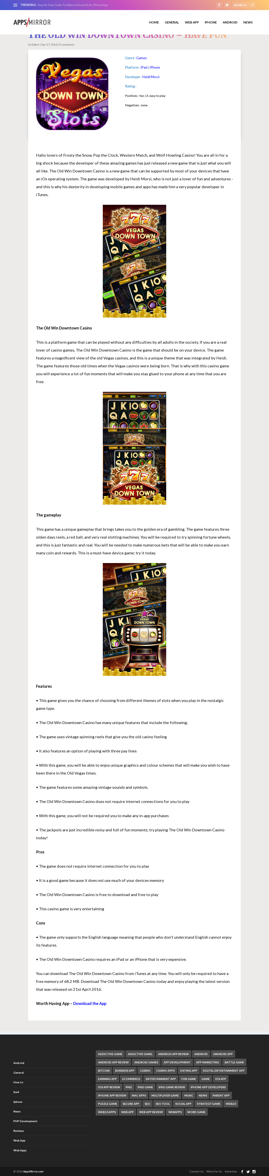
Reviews (18, 1130)
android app (223, 1054)
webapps (175, 1112)
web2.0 (231, 1103)
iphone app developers (208, 1087)
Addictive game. (140, 1054)
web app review (151, 1112)
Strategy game (208, 1103)
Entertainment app (161, 1079)
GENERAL (172, 22)
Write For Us (214, 1171)
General (18, 1072)
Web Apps (20, 1150)
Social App (183, 1103)
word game (196, 1112)
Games (141, 58)
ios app (220, 1079)
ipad (129, 1087)
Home (154, 22)
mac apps (139, 1095)
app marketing (207, 1062)
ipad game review (172, 1087)
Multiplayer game (165, 1095)
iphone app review (112, 1095)
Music (188, 1095)
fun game (188, 1079)
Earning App (107, 1079)
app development (177, 1062)
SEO (147, 1103)
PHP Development (25, 1121)
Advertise (231, 1171)
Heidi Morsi (151, 77)
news (203, 1095)
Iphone (211, 22)
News (248, 22)
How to (18, 1082)
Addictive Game (110, 1054)
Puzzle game (107, 1103)
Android (230, 22)
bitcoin (104, 1070)
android (201, 1054)
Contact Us (196, 1171)
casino (145, 1070)
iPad (144, 67)
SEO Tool (163, 1103)
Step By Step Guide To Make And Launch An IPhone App (73, 5)
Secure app (131, 1103)
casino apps (165, 1070)
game (205, 1079)
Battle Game (234, 1062)
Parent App (221, 1095)
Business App (124, 1070)
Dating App (188, 1070)
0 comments (66, 44)
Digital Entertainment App (224, 1070)
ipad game (145, 1087)
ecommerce (131, 1079)
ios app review (109, 1087)
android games (146, 1062)
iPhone (155, 67)
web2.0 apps (107, 1112)
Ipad (16, 1092)
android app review (113, 1062)
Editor (35, 44)
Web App (192, 22)
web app (127, 1112)
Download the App (89, 1003)
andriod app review (173, 1054)
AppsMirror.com (33, 1171)
